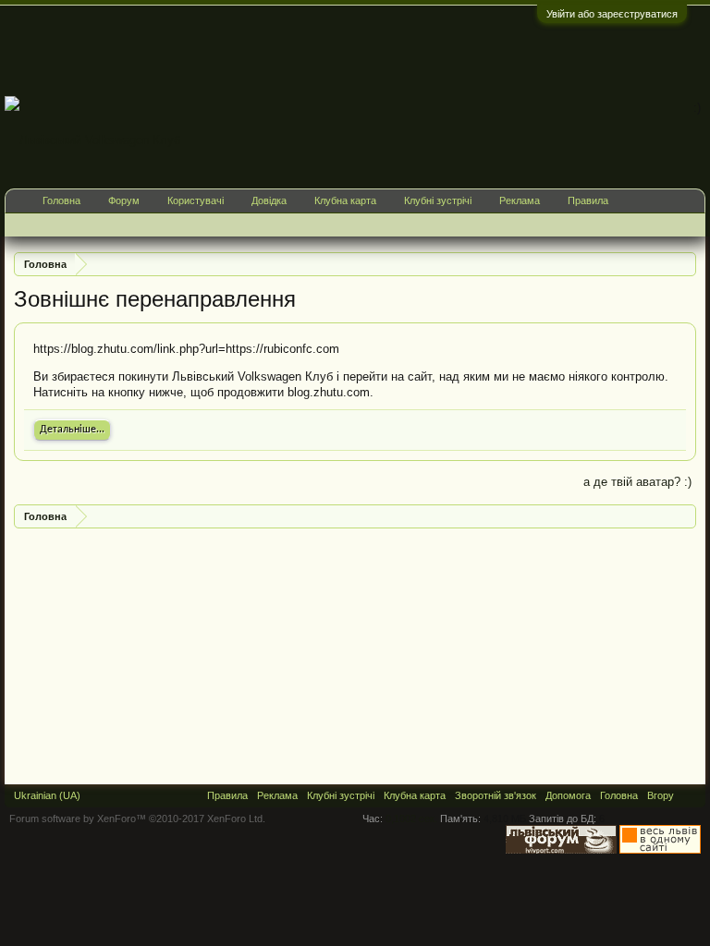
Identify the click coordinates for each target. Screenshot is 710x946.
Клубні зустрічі (437, 200)
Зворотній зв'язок (495, 795)
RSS (689, 795)
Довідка (269, 200)
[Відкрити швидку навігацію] (685, 264)
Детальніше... (72, 429)
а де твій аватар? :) (637, 482)
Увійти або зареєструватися (612, 13)
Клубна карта (345, 200)
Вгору (660, 795)
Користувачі (195, 200)
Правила (588, 200)
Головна (61, 200)
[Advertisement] (368, 49)
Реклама (519, 200)
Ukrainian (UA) (47, 795)
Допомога (568, 795)
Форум (124, 200)
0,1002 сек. (411, 818)
